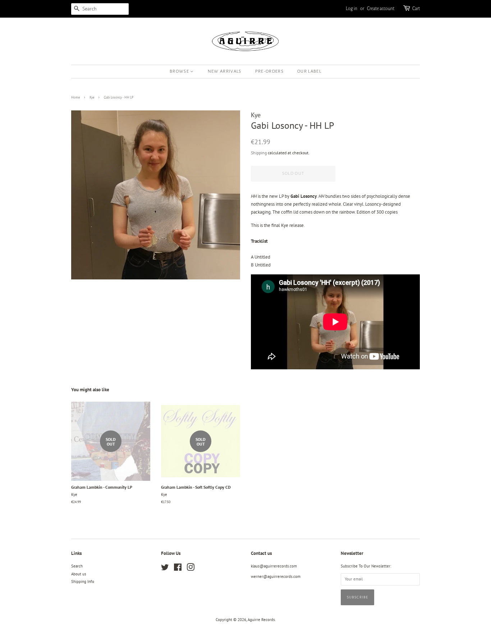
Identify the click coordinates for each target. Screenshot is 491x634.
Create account (380, 8)
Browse (180, 71)
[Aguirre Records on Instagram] (190, 568)
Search (77, 566)
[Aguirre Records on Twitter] (165, 568)
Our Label (309, 71)
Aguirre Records (261, 619)
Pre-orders (269, 71)
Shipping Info (82, 581)
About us (78, 573)
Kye (92, 97)
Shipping (259, 152)
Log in (351, 8)
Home (75, 97)
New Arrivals (225, 71)
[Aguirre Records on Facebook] (178, 568)
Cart (416, 8)
